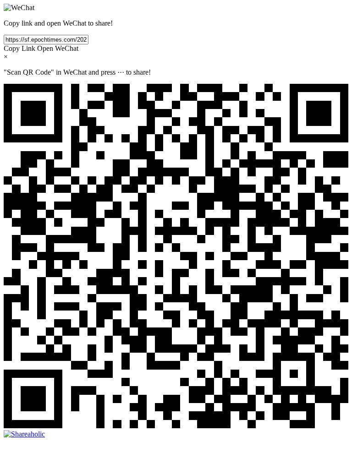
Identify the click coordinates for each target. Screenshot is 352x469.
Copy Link (19, 48)
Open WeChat (57, 48)
